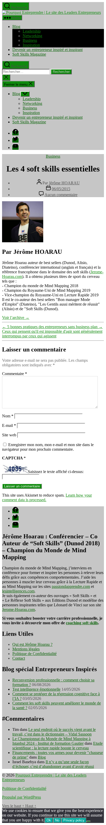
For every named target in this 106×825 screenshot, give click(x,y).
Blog (16, 26)
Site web (9, 435)
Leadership (32, 31)
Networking (32, 36)
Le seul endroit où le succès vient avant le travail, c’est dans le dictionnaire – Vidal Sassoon (54, 731)
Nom (7, 416)
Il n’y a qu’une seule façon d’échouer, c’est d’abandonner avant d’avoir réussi (53, 764)
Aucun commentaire (61, 195)
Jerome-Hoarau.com (18, 609)
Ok (49, 820)
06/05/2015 (61, 189)
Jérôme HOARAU (64, 183)
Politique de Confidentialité (34, 653)
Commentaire (14, 373)
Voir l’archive (15, 317)
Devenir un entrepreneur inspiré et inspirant (47, 49)
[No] (88, 821)
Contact (18, 658)
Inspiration (31, 45)
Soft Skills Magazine (29, 54)
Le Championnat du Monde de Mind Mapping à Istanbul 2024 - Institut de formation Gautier (51, 741)
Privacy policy (73, 820)
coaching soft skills (82, 623)
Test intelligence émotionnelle (36, 689)
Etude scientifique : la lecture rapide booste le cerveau (57, 745)
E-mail (9, 425)
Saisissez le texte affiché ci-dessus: (56, 471)
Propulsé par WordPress (21, 797)
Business (30, 40)
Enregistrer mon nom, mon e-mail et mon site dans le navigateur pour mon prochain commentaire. (48, 446)
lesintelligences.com (18, 591)
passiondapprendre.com (71, 586)
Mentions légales (26, 649)
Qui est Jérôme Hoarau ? (32, 644)
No (57, 820)
